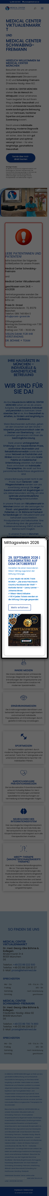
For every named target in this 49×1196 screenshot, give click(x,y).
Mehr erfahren (19, 607)
